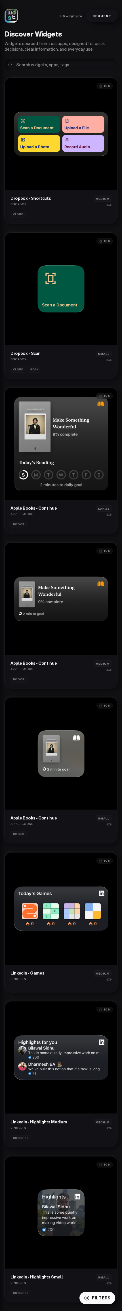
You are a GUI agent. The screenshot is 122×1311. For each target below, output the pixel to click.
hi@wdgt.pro (71, 16)
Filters (101, 1298)
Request (102, 16)
